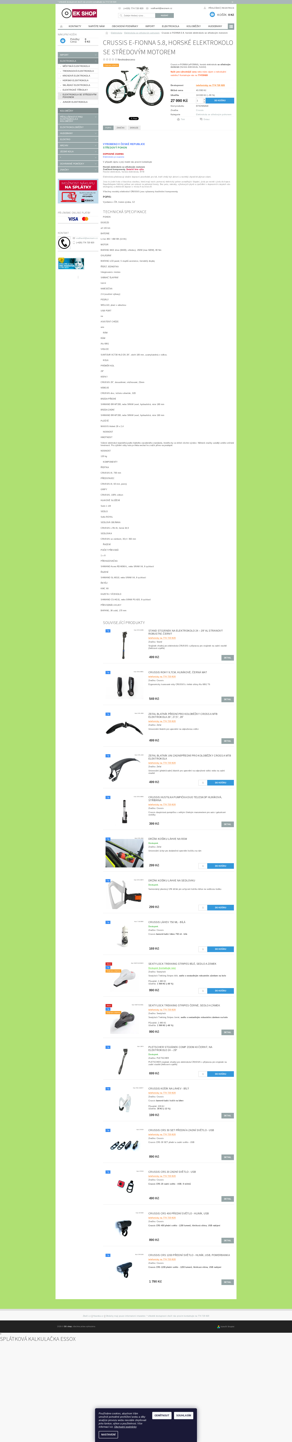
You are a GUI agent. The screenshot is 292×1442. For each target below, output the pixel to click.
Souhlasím (183, 1415)
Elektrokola (170, 26)
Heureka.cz (98, 1316)
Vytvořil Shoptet (227, 1327)
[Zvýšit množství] (204, 99)
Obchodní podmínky (125, 26)
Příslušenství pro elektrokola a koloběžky (71, 119)
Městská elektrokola (76, 66)
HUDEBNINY (215, 26)
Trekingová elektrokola (78, 71)
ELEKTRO (65, 139)
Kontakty (75, 26)
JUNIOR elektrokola (75, 102)
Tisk (183, 119)
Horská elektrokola (76, 80)
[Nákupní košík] (62, 41)
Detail (227, 658)
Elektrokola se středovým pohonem (80, 95)
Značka (120, 128)
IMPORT (150, 26)
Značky (64, 170)
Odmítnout (162, 1415)
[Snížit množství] (204, 102)
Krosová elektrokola (76, 75)
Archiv (64, 145)
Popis (108, 128)
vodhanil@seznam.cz (87, 238)
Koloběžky (194, 26)
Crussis (199, 110)
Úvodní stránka (61, 26)
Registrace (228, 8)
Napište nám (97, 26)
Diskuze (134, 128)
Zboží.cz (87, 1316)
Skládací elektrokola (76, 85)
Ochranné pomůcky (72, 163)
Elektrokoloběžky (71, 127)
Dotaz (207, 119)
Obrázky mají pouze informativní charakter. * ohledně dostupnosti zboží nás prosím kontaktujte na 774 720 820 (157, 1316)
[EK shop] (79, 13)
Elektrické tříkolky (75, 90)
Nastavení (108, 1434)
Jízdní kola (67, 151)
